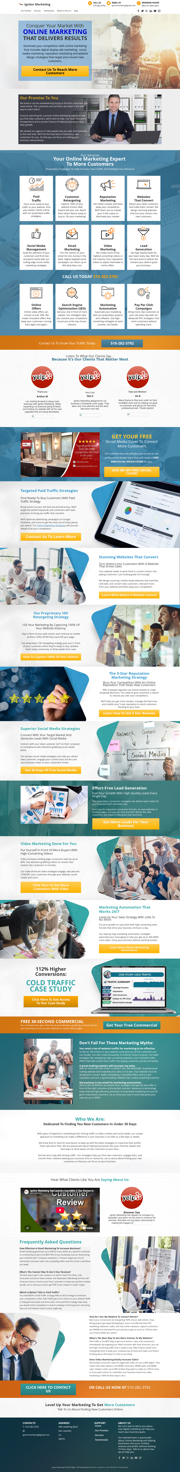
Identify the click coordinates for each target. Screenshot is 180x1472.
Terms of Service (112, 1467)
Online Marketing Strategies (51, 525)
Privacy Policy (123, 1467)
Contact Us (101, 1467)
